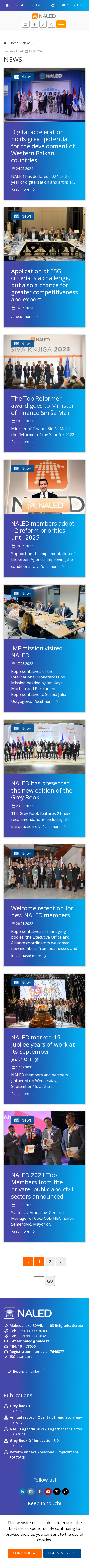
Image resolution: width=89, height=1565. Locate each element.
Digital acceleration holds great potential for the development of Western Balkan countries (43, 146)
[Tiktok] (65, 1491)
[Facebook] (39, 1491)
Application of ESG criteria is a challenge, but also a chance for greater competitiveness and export (44, 285)
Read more (20, 189)
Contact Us (74, 5)
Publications (18, 1395)
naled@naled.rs (36, 1341)
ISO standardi (22, 1356)
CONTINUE (22, 1553)
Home (13, 43)
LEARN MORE (59, 1553)
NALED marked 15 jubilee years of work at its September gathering (43, 1047)
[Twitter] (57, 1491)
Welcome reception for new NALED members (42, 911)
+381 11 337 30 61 (32, 1336)
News (26, 43)
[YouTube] (48, 1491)
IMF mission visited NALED (37, 651)
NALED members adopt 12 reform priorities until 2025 (42, 530)
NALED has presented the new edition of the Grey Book (41, 790)
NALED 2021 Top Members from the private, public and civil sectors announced (42, 1185)
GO (50, 1281)
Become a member (26, 1371)
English (36, 5)
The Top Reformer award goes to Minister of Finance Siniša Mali (42, 405)
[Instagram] (31, 1491)
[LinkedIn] (22, 1491)
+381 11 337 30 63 (32, 1330)
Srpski (20, 5)
